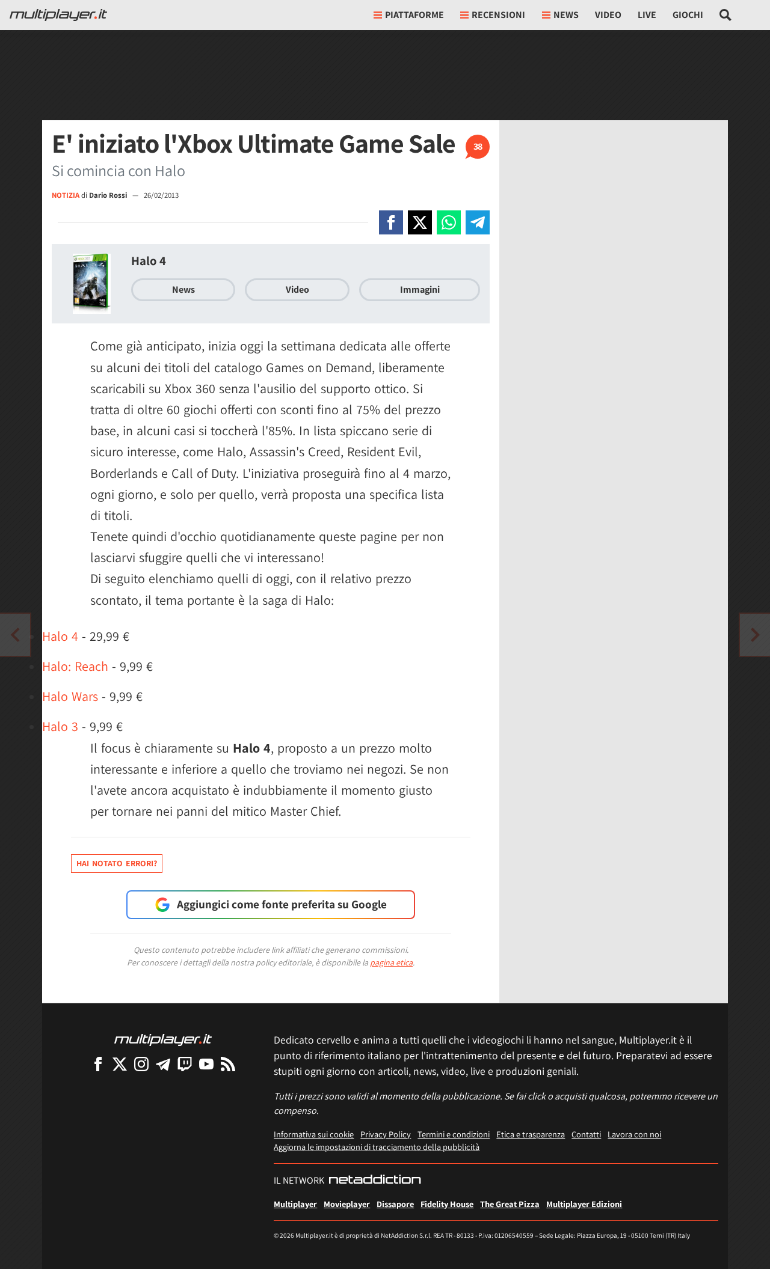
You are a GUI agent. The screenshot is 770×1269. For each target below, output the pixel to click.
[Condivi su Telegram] (478, 222)
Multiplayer (295, 1203)
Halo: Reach (75, 666)
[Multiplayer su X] (119, 1063)
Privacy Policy (385, 1134)
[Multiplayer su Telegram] (163, 1063)
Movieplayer (347, 1203)
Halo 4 (148, 260)
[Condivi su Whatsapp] (449, 222)
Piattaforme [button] (414, 14)
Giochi (688, 14)
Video (608, 14)
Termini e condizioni (453, 1134)
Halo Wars (70, 696)
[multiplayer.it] (163, 1039)
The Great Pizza (510, 1203)
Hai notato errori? (116, 863)
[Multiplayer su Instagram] (141, 1063)
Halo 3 (60, 726)
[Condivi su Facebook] (391, 222)
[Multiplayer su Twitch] (184, 1063)
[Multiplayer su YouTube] (206, 1063)
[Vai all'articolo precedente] (755, 635)
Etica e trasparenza (530, 1134)
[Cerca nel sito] (726, 15)
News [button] (566, 14)
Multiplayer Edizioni (584, 1203)
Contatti (586, 1134)
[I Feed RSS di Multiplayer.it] (228, 1063)
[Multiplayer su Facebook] (98, 1063)
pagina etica (391, 962)
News (183, 289)
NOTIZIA (65, 195)
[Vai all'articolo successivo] (15, 635)
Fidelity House (446, 1203)
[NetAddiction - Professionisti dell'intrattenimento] (374, 1180)
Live (647, 14)
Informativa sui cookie (314, 1134)
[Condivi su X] (420, 222)
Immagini (420, 289)
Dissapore (395, 1203)
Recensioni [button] (498, 14)
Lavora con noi (634, 1134)
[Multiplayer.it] (58, 15)
